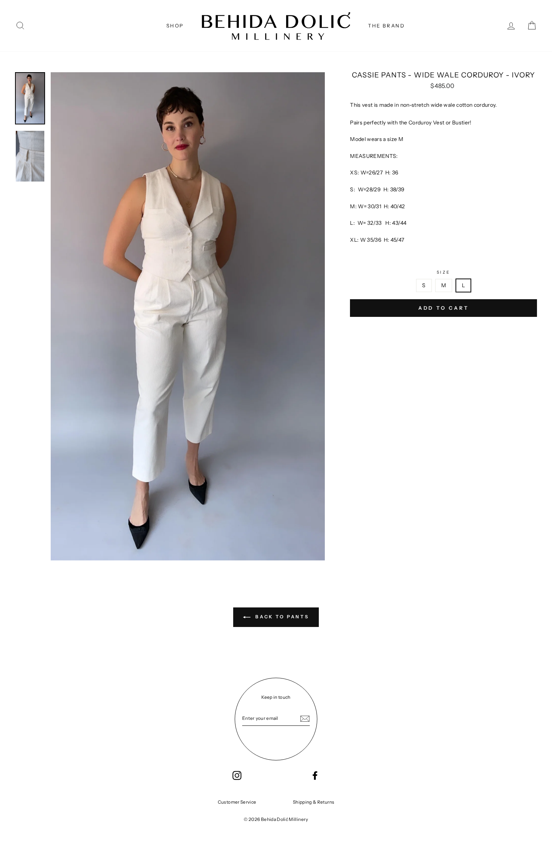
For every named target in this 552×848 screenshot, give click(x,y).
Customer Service (237, 802)
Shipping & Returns (313, 802)
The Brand (386, 26)
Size (443, 272)
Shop (175, 26)
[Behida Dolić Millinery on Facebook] (315, 775)
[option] (188, 316)
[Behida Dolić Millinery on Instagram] (236, 775)
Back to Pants (281, 616)
